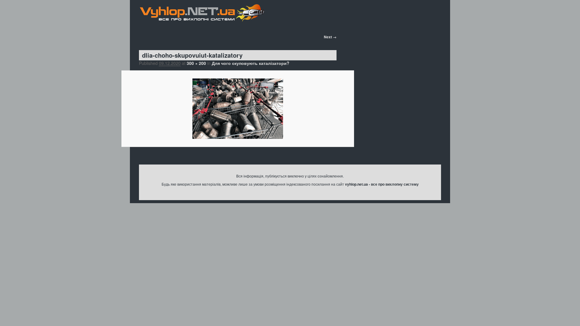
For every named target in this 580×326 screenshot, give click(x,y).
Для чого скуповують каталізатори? (250, 63)
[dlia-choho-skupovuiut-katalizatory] (237, 108)
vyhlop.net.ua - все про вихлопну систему (382, 184)
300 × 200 (196, 63)
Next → (330, 37)
